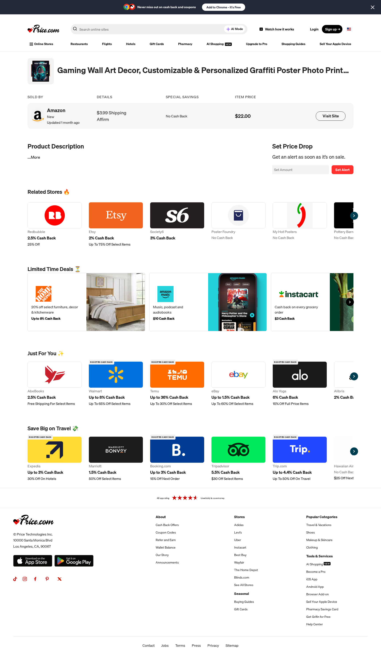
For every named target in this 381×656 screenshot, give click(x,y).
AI (237, 28)
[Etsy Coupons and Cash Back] (116, 224)
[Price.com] (33, 529)
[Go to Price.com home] (43, 29)
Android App (315, 586)
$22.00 (243, 116)
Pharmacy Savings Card (322, 609)
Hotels (130, 43)
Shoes (310, 532)
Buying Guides (244, 601)
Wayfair (239, 562)
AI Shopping (215, 43)
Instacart (240, 547)
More (35, 157)
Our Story (162, 555)
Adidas (239, 525)
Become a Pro (315, 571)
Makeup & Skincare (319, 540)
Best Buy (240, 555)
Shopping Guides (293, 43)
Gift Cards (157, 43)
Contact (148, 645)
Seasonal (241, 594)
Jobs (165, 645)
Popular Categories (321, 517)
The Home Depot (246, 570)
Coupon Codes (166, 532)
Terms (180, 645)
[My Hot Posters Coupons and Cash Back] (300, 224)
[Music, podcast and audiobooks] (208, 302)
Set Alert (342, 170)
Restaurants (79, 43)
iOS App (311, 579)
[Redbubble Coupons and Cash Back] (55, 224)
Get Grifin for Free (318, 616)
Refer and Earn (166, 540)
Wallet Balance (166, 547)
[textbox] (349, 29)
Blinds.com (241, 577)
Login (314, 29)
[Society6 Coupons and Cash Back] (177, 224)
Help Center (314, 624)
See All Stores (243, 585)
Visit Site (331, 116)
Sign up (331, 29)
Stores (239, 517)
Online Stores (43, 43)
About (161, 517)
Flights (107, 43)
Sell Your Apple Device (335, 43)
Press (196, 645)
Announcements (167, 562)
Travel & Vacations (318, 525)
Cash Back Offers (167, 525)
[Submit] (75, 30)
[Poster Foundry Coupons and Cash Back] (238, 224)
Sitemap (232, 645)
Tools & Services (319, 556)
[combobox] (159, 29)
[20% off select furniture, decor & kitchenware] (86, 302)
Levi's (238, 532)
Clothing (312, 547)
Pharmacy (185, 43)
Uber (237, 540)
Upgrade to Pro (256, 43)
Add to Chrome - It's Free (223, 7)
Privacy (213, 645)
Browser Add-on (317, 594)
